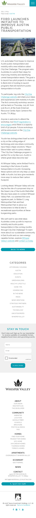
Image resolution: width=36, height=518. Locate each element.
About (18, 401)
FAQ (18, 429)
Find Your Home (18, 436)
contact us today (26, 241)
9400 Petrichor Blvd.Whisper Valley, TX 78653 (18, 475)
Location (18, 418)
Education (18, 274)
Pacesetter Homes (18, 439)
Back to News (18, 249)
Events (18, 277)
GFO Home (18, 441)
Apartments (18, 453)
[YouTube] (22, 509)
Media (18, 297)
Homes (18, 434)
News (18, 467)
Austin (12, 14)
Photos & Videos (18, 427)
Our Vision (18, 404)
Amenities (18, 415)
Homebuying (18, 290)
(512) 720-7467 (19, 484)
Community (18, 413)
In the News (18, 293)
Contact (18, 472)
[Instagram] (16, 509)
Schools (18, 422)
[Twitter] (19, 509)
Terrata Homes (18, 448)
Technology (18, 310)
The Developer (18, 408)
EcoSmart (18, 460)
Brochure (18, 425)
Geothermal (18, 462)
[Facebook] (13, 509)
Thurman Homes (18, 446)
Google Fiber (18, 420)
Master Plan (18, 406)
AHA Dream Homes (18, 443)
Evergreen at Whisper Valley (18, 455)
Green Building (18, 280)
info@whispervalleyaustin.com (18, 479)
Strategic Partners (18, 303)
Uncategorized (18, 313)
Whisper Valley (18, 317)
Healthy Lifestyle (18, 284)
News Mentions (18, 300)
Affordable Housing (18, 267)
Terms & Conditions (23, 505)
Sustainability (18, 307)
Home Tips (18, 287)
